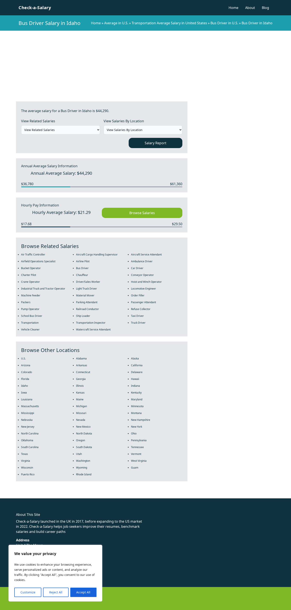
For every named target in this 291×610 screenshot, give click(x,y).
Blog (265, 7)
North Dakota (84, 433)
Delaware (137, 372)
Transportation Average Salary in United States (169, 23)
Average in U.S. (116, 23)
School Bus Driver (31, 316)
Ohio (134, 433)
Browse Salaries (142, 213)
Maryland (136, 399)
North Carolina (30, 433)
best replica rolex (88, 495)
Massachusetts (30, 406)
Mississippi (27, 413)
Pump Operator (30, 309)
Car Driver (137, 268)
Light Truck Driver (86, 288)
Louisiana (26, 399)
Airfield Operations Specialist (38, 261)
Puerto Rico (28, 474)
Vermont (136, 454)
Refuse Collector (140, 309)
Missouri (81, 413)
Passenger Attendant (143, 302)
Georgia (81, 379)
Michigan (81, 406)
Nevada (80, 420)
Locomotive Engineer (143, 288)
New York (136, 426)
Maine (80, 399)
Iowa (24, 392)
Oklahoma (27, 440)
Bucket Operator (31, 268)
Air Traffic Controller (33, 254)
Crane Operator (30, 282)
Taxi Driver (137, 316)
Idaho (24, 386)
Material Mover (85, 295)
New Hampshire (140, 420)
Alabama (81, 358)
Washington (83, 461)
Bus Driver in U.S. (224, 23)
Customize (27, 592)
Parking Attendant (86, 302)
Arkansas (81, 365)
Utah (79, 454)
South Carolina (30, 447)
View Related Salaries (38, 121)
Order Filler (137, 295)
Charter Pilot (28, 275)
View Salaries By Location (124, 121)
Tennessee (137, 447)
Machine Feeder (30, 295)
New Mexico (83, 426)
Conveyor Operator (142, 275)
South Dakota (84, 447)
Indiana (135, 386)
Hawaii (135, 379)
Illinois (80, 386)
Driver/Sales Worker (88, 282)
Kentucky (136, 392)
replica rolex (64, 495)
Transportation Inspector (90, 322)
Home (233, 7)
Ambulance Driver (142, 261)
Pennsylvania (139, 440)
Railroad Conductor (87, 309)
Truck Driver (138, 322)
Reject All (55, 592)
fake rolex (8, 495)
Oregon (80, 440)
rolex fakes (26, 495)
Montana (136, 413)
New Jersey (27, 426)
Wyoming (81, 467)
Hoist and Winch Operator (146, 282)
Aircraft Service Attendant (146, 254)
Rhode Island (83, 474)
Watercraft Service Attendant (93, 329)
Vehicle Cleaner (30, 329)
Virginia (25, 461)
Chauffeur (82, 275)
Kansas (80, 392)
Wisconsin (27, 467)
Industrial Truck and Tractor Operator (43, 288)
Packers (25, 302)
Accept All (83, 592)
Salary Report (155, 143)
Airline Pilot (82, 261)
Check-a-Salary (35, 7)
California (137, 365)
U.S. (23, 358)
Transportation (30, 322)
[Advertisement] (145, 62)
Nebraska (27, 420)
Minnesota (137, 406)
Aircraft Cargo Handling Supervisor (97, 254)
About (250, 7)
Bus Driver (82, 268)
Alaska (135, 358)
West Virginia (139, 461)
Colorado (26, 372)
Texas (24, 454)
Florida (25, 379)
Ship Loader (83, 316)
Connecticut (83, 372)
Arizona (25, 365)
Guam (134, 467)
